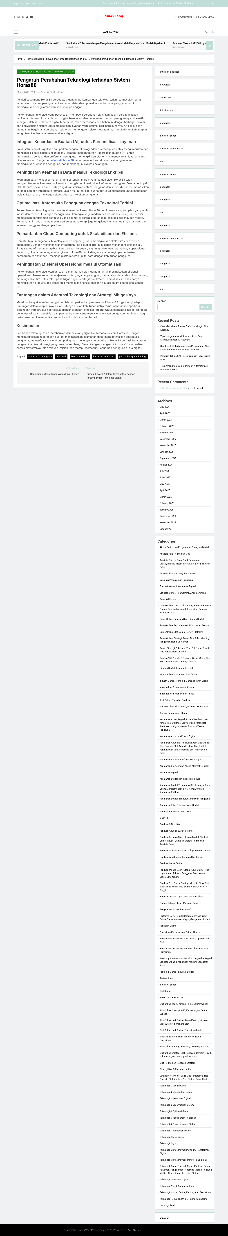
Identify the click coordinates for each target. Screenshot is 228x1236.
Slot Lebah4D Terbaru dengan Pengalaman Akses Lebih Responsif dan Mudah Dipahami (85, 43)
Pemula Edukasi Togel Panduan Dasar (179, 903)
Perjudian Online (168, 925)
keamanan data (79, 356)
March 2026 (166, 419)
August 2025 (166, 464)
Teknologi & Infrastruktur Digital (176, 1092)
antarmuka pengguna (40, 356)
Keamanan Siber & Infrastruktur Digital (179, 805)
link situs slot (167, 110)
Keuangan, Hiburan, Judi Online (175, 811)
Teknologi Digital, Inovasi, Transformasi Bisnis (184, 1159)
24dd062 (24, 91)
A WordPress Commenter (173, 388)
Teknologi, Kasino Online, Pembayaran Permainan (185, 1192)
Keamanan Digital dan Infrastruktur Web (180, 778)
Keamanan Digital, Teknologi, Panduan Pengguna (185, 798)
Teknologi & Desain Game (173, 1085)
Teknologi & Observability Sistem (177, 1105)
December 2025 (168, 439)
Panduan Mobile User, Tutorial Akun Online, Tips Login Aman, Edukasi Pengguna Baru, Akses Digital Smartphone (184, 873)
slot (162, 161)
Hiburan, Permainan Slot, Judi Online (178, 674)
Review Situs (166, 978)
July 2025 (164, 471)
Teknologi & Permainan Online (175, 1130)
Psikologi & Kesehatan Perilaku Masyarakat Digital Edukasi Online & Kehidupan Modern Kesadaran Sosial (186, 962)
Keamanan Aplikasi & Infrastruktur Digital (181, 759)
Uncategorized (167, 1205)
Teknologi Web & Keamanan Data (177, 1186)
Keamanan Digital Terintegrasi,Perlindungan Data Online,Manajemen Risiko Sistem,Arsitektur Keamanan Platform (185, 789)
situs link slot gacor (170, 71)
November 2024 (168, 522)
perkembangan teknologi (132, 356)
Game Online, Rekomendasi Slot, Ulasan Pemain (184, 625)
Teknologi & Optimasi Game (174, 1111)
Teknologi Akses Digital (172, 1137)
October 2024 (166, 529)
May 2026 (165, 406)
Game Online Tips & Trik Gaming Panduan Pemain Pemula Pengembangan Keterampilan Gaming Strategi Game (185, 609)
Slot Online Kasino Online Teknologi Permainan (184, 1004)
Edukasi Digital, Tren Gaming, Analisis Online (183, 592)
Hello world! (197, 388)
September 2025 (168, 458)
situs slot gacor (168, 135)
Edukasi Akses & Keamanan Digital (178, 586)
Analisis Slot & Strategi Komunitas (177, 573)
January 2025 (166, 509)
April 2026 (165, 413)
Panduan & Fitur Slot (170, 824)
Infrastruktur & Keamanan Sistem (177, 687)
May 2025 (165, 484)
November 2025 (168, 445)
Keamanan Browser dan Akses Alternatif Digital (184, 766)
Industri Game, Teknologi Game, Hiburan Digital (184, 680)
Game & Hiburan (168, 599)
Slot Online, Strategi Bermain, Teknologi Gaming (184, 1046)
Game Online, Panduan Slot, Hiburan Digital (182, 619)
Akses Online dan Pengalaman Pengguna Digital (184, 547)
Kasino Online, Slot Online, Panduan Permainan (184, 706)
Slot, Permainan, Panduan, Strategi (177, 1062)
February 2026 (167, 426)
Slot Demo (165, 991)
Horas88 (61, 356)
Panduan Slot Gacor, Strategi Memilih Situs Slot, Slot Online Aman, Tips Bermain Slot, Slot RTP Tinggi (184, 887)
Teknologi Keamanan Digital (174, 1179)
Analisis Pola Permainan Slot (175, 553)
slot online (165, 97)
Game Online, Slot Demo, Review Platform (181, 632)
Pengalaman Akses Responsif (175, 909)
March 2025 (166, 496)
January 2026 (166, 432)
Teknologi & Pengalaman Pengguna (178, 1117)
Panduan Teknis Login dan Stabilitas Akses (182, 896)
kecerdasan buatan (103, 356)
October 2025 (166, 451)
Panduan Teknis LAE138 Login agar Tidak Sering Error (165, 3)
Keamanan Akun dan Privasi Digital (178, 736)
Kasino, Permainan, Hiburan (174, 713)
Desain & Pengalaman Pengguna (176, 580)
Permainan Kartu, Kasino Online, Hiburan (180, 932)
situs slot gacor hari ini (171, 148)
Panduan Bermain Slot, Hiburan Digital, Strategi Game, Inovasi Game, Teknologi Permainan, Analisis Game (184, 841)
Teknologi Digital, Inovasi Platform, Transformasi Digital (46, 71)
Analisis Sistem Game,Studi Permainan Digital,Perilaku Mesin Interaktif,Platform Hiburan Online (185, 564)
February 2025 (167, 503)
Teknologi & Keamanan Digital (175, 1098)
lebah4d (164, 818)
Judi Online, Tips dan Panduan (175, 700)
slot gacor (165, 84)
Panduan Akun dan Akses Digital (176, 830)
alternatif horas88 (62, 160)
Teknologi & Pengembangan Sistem (178, 1124)
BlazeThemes (134, 1230)
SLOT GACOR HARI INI (171, 997)
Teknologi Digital (168, 1143)
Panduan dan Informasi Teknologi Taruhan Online (185, 850)
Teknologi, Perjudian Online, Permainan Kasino (184, 1199)
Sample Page (110, 32)
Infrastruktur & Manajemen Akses (177, 693)
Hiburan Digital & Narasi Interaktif (177, 668)
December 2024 (168, 516)
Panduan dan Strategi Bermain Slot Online (181, 857)
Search (161, 301)
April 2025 (165, 490)
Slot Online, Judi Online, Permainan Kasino (181, 1030)
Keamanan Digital (169, 772)
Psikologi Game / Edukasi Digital (177, 971)
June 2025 (165, 477)
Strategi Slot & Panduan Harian (175, 1069)
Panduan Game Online (171, 863)
